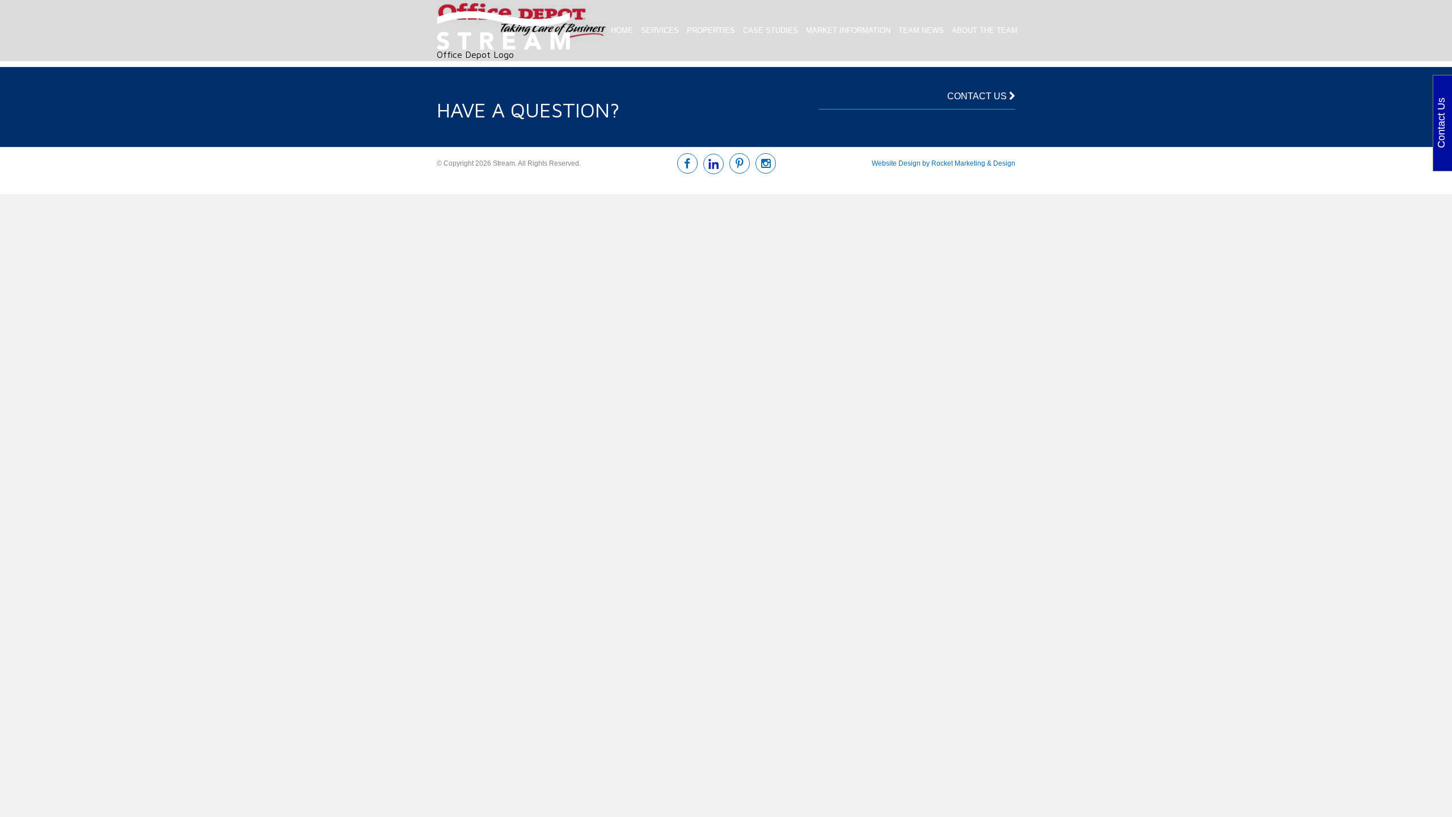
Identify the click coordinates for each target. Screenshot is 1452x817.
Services (660, 30)
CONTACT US (978, 96)
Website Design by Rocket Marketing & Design (943, 163)
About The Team (985, 30)
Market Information (848, 30)
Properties (711, 30)
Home (622, 30)
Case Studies (770, 30)
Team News (921, 30)
